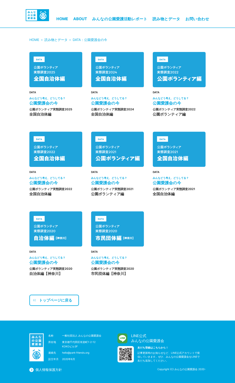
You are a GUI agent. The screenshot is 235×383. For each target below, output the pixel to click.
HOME (62, 19)
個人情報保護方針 (48, 370)
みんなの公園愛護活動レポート (119, 19)
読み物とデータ (166, 19)
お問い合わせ (197, 19)
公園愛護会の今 (47, 101)
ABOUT (80, 19)
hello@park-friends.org (75, 352)
